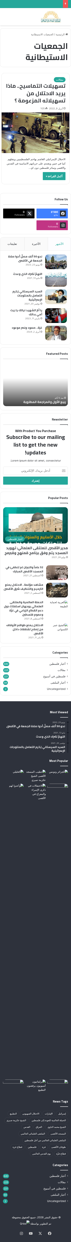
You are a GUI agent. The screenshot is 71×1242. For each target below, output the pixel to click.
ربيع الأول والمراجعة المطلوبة (44, 402)
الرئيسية (60, 34)
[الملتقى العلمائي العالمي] (51, 17)
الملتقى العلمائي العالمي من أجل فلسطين (45, 1140)
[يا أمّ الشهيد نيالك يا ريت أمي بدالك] (56, 315)
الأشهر (59, 244)
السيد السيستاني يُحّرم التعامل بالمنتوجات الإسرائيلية (27, 295)
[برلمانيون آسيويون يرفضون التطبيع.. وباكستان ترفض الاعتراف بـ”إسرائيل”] (35, 1086)
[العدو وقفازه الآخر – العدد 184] (57, 1085)
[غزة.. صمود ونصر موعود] (56, 333)
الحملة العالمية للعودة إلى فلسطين (49, 1120)
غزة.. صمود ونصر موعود (27, 327)
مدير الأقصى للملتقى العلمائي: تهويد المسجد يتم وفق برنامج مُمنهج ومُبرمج (36, 550)
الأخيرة (36, 244)
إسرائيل (62, 1113)
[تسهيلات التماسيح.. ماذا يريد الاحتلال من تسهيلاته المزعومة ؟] (35, 132)
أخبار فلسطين (57, 663)
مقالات (59, 79)
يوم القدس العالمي (41, 1153)
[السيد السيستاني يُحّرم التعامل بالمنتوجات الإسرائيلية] (56, 296)
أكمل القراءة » (54, 176)
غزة (44, 1146)
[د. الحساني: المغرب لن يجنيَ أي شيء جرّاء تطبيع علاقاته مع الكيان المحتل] (57, 775)
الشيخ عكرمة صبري (16, 1120)
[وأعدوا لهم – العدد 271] (13, 789)
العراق (39, 1126)
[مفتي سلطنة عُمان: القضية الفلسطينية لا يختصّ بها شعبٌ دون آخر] (13, 775)
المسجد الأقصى (58, 1133)
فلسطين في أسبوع (54, 676)
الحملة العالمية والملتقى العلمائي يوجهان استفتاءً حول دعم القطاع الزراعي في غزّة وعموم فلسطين (23, 608)
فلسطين (32, 1146)
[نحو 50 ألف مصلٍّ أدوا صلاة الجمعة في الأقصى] (56, 261)
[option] (35, 384)
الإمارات (49, 1113)
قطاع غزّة (61, 1153)
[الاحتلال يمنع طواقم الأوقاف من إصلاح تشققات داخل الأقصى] (57, 630)
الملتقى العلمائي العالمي (33, 1133)
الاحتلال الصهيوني (30, 1113)
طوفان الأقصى (58, 1146)
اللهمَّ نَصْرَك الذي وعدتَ (27, 273)
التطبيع (13, 1113)
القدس (26, 1126)
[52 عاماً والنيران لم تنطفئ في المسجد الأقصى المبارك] (57, 572)
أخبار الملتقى (57, 682)
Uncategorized (56, 688)
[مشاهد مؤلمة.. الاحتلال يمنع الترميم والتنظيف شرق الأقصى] (57, 590)
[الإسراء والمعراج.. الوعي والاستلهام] (35, 792)
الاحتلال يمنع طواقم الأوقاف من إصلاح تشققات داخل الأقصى (24, 629)
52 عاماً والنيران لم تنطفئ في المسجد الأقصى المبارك (24, 569)
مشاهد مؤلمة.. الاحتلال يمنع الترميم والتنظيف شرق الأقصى (23, 586)
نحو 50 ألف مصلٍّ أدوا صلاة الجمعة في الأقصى (25, 258)
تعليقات (12, 244)
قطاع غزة (17, 1146)
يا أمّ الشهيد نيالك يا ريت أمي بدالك (26, 312)
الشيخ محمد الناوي (57, 1126)
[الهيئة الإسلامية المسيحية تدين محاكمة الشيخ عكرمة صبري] (35, 776)
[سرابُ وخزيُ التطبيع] (57, 931)
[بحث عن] (66, 18)
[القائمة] (5, 18)
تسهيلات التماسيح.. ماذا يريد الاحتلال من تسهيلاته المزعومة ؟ (35, 93)
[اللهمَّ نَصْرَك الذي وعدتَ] (56, 279)
